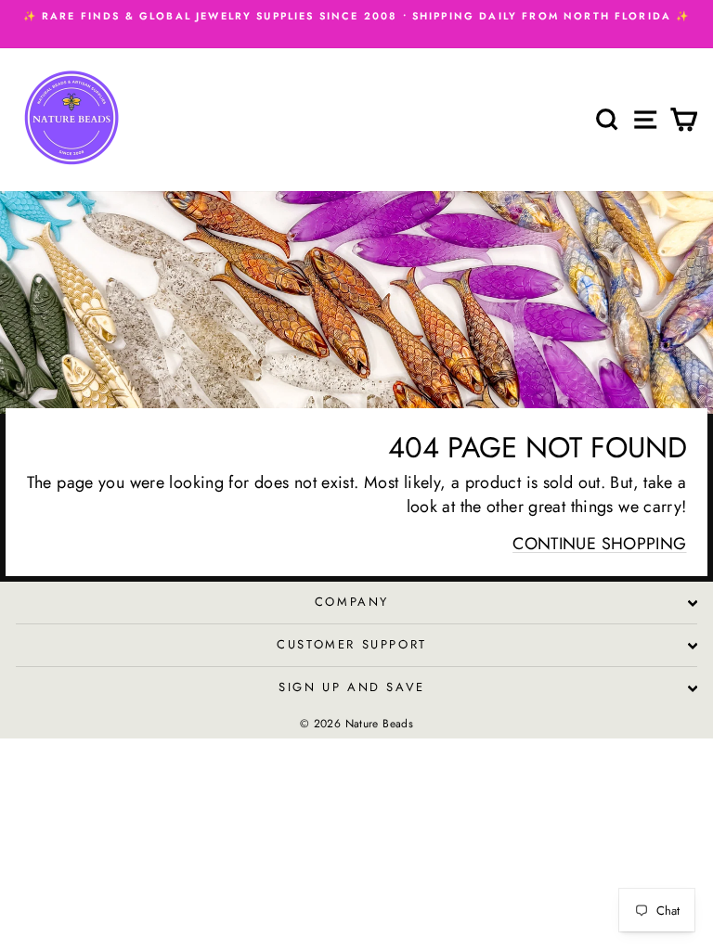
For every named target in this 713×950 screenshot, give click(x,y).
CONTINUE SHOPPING (599, 544)
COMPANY (352, 601)
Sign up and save (352, 687)
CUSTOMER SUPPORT (352, 644)
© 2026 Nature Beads (356, 723)
